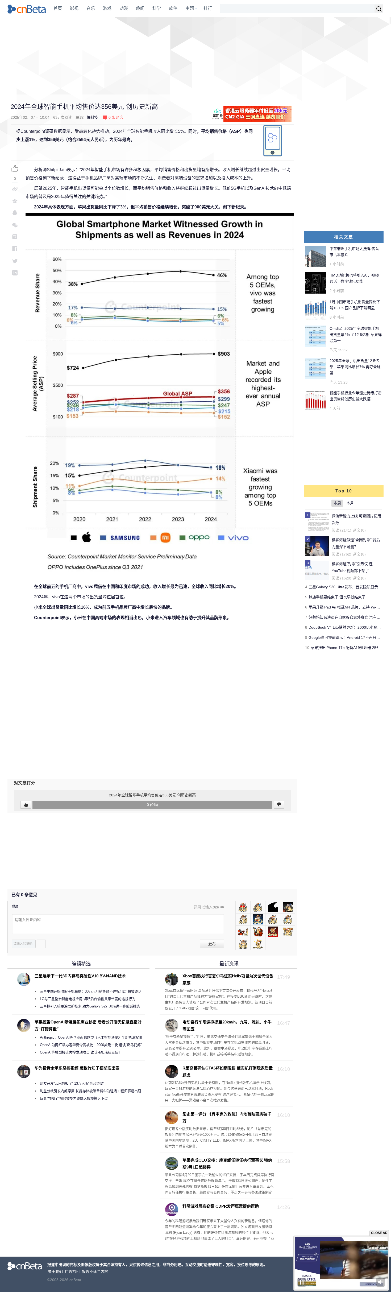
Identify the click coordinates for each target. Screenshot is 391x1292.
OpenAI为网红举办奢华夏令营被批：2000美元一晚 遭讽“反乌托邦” (91, 1045)
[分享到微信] (14, 225)
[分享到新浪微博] (14, 189)
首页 (57, 8)
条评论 (116, 117)
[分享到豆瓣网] (14, 237)
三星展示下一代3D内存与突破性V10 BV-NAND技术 (80, 976)
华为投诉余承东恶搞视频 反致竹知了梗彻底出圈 (77, 1068)
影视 (74, 8)
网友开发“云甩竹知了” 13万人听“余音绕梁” (72, 1083)
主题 (189, 8)
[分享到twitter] (14, 261)
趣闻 (140, 8)
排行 (207, 8)
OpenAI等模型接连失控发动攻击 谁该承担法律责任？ (81, 1052)
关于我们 (55, 1271)
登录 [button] (15, 906)
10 (307, 647)
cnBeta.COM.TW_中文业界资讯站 (26, 8)
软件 (173, 8)
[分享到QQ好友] (14, 213)
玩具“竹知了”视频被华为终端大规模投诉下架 (74, 1098)
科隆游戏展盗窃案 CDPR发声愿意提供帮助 (220, 1206)
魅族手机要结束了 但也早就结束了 (337, 597)
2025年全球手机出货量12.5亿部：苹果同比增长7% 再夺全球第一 (355, 367)
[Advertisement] (195, 56)
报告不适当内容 (95, 1271)
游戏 (107, 8)
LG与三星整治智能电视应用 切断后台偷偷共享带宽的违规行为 (87, 999)
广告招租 (72, 1271)
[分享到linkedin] (14, 273)
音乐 (90, 8)
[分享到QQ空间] (14, 201)
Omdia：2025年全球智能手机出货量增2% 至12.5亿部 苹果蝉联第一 (356, 334)
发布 (212, 944)
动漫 (123, 8)
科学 (156, 8)
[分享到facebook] (14, 249)
